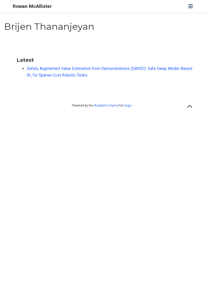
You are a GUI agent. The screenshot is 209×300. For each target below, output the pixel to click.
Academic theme (106, 105)
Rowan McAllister (32, 6)
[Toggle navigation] (190, 6)
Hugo (127, 105)
